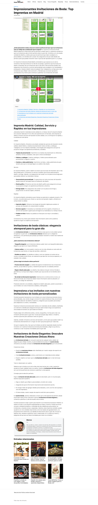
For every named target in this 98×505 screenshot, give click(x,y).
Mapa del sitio (17, 492)
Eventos (16, 6)
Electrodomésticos (74, 1)
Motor (29, 1)
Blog (45, 1)
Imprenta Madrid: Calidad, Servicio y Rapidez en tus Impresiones (36, 109)
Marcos (29, 420)
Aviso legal (32, 492)
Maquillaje (60, 1)
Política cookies (25, 492)
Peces (66, 1)
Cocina (82, 1)
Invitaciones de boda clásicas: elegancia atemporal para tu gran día (37, 111)
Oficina (34, 1)
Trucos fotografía (52, 1)
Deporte (40, 1)
